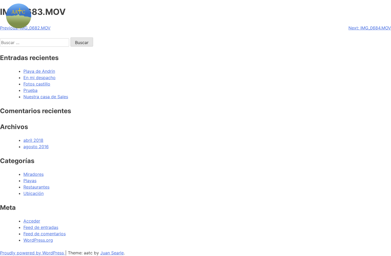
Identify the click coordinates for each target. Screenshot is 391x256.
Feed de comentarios (44, 233)
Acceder (31, 221)
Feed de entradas (40, 227)
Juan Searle (112, 252)
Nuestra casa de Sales (45, 96)
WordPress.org (38, 240)
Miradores (33, 174)
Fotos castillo (36, 84)
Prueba (30, 90)
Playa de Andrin (39, 71)
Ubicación (33, 193)
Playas (29, 180)
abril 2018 (33, 140)
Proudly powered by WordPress (32, 252)
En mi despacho (39, 77)
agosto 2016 (36, 146)
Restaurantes (36, 187)
